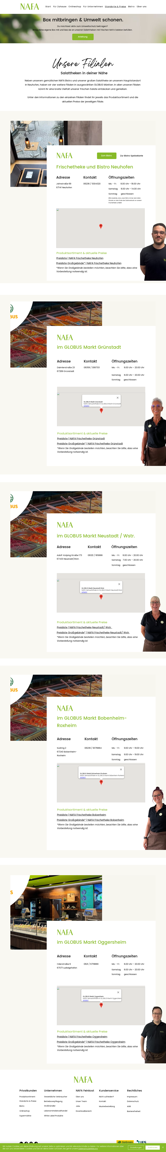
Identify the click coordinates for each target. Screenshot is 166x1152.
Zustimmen (153, 1147)
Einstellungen (136, 1147)
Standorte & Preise (27, 1101)
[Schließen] (162, 1147)
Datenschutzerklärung (88, 1148)
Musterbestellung (107, 1106)
